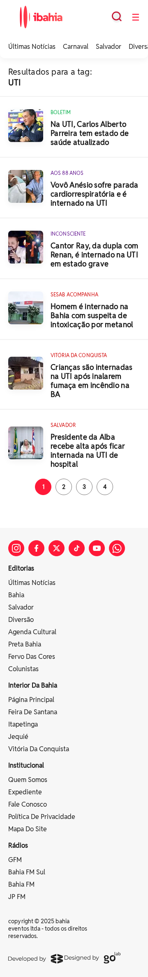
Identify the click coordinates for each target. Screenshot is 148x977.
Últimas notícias (32, 582)
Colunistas (23, 669)
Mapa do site (27, 829)
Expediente (25, 792)
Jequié (18, 736)
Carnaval (75, 46)
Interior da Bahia (32, 685)
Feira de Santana (32, 712)
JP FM (16, 896)
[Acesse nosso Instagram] (16, 548)
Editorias (21, 568)
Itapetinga (23, 724)
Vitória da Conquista (38, 749)
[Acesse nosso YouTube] (97, 548)
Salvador (108, 46)
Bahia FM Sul (26, 872)
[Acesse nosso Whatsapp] (117, 548)
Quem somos (27, 779)
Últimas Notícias (32, 46)
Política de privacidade (41, 816)
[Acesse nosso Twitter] (57, 548)
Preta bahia (24, 644)
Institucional (26, 765)
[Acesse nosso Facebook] (36, 548)
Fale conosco (27, 804)
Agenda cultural (32, 632)
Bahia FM (21, 884)
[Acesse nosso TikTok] (77, 548)
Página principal (31, 699)
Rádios (18, 845)
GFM (15, 859)
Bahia (16, 595)
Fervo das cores (31, 656)
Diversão (21, 619)
